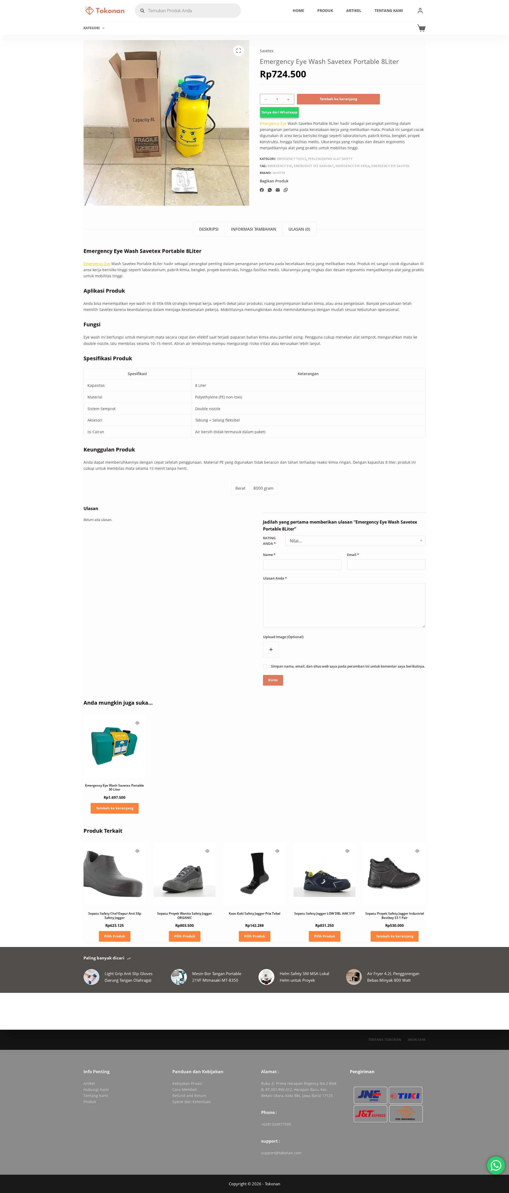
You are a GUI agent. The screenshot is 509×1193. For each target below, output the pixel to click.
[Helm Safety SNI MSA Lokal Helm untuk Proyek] (266, 977)
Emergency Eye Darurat (314, 166)
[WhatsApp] (270, 190)
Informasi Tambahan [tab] (253, 229)
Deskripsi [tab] (209, 229)
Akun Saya (416, 1040)
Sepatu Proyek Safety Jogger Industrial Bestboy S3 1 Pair (394, 915)
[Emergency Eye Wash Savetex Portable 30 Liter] (115, 746)
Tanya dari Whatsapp (279, 112)
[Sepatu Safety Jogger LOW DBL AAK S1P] (324, 874)
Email (353, 554)
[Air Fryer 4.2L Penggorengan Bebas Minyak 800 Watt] (354, 977)
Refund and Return (189, 1095)
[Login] (420, 10)
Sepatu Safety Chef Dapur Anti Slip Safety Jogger (114, 915)
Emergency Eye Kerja (353, 166)
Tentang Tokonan (384, 1040)
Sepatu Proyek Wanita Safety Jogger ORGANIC (184, 915)
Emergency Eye (273, 123)
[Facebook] (262, 190)
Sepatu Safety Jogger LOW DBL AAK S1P (324, 913)
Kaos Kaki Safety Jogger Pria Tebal (254, 913)
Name (269, 554)
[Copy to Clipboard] (286, 190)
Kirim (273, 680)
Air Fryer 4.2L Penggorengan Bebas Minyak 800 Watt (393, 977)
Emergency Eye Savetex (390, 166)
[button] (342, 112)
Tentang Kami (389, 10)
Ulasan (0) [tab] (299, 229)
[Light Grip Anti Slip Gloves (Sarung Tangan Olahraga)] (91, 977)
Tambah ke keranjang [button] (114, 808)
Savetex (266, 50)
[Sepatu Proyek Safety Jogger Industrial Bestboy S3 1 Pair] (394, 874)
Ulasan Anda (275, 578)
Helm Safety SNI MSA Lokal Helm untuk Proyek (304, 977)
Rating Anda (269, 541)
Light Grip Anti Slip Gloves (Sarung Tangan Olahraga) (128, 977)
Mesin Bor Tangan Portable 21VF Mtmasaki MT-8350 (216, 977)
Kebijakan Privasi (187, 1083)
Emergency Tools (291, 159)
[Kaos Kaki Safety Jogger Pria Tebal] (254, 874)
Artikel (353, 10)
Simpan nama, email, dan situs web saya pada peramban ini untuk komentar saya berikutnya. (348, 666)
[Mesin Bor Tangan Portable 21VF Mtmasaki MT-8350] (179, 977)
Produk (325, 10)
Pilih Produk (114, 936)
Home (298, 10)
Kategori (92, 28)
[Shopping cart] (421, 28)
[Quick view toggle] (137, 723)
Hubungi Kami (96, 1089)
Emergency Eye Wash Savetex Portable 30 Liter (114, 787)
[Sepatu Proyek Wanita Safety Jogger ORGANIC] (184, 874)
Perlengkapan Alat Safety (330, 159)
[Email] (278, 190)
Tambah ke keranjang (338, 99)
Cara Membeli (184, 1089)
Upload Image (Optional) (283, 636)
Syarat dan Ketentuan (191, 1101)
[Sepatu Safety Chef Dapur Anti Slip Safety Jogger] (115, 874)
